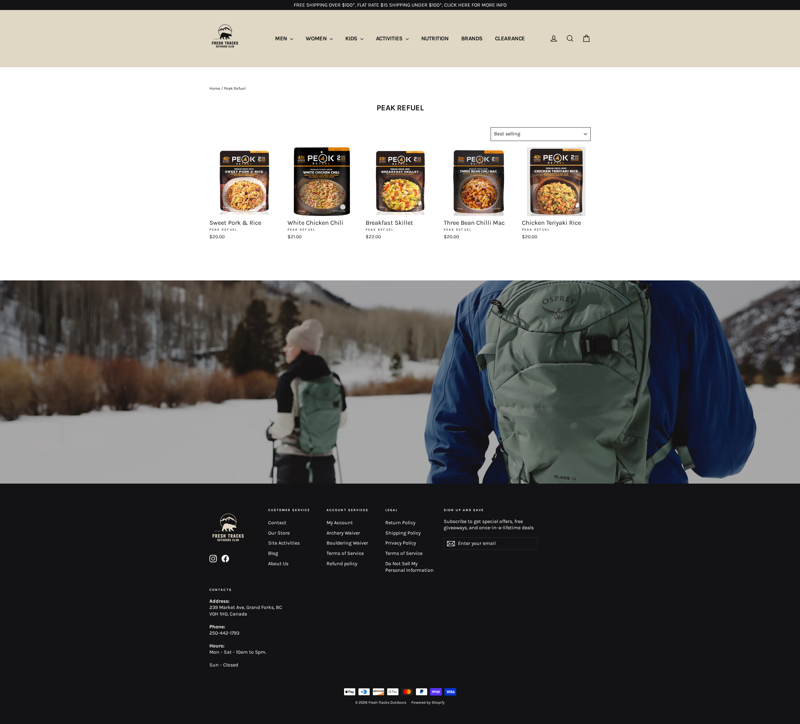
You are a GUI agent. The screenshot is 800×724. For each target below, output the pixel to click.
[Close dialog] (454, 267)
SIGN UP (446, 441)
